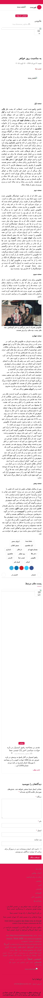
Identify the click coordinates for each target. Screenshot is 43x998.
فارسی (10, 558)
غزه (25, 959)
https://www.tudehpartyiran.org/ (21, 935)
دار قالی (19, 549)
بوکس (20, 950)
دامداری (8, 549)
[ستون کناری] (40, 302)
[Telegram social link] (17, 2)
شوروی (5, 955)
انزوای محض (16, 541)
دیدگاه (38, 797)
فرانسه (11, 959)
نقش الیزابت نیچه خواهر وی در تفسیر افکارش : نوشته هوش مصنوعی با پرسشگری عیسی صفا (23, 907)
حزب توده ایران (35, 953)
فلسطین (37, 962)
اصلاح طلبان (22, 947)
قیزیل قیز (17, 562)
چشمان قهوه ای (33, 549)
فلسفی (38, 889)
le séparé (25, 941)
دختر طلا (33, 553)
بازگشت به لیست (21, 575)
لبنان (31, 962)
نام (39, 821)
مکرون (14, 962)
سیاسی (21, 743)
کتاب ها (38, 869)
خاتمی (15, 953)
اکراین (7, 947)
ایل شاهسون (29, 545)
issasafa (9, 939)
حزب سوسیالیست (23, 953)
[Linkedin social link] (19, 2)
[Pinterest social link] (21, 2)
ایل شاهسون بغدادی (29, 950)
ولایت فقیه (38, 965)
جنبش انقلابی (15, 545)
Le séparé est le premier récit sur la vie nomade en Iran (25, 944)
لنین (27, 962)
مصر (18, 962)
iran (7, 935)
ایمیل (38, 830)
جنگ (16, 950)
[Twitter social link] (24, 2)
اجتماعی (24, 15)
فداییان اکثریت (19, 959)
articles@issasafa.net (22, 984)
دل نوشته (18, 15)
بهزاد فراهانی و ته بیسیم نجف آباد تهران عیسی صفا (22, 917)
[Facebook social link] (26, 2)
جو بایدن (11, 950)
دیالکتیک (39, 955)
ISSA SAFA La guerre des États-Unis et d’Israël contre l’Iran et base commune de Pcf (22, 922)
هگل (10, 962)
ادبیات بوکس (36, 873)
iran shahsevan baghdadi (32, 939)
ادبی (39, 885)
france (35, 935)
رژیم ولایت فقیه (27, 955)
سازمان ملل (18, 955)
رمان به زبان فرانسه (33, 877)
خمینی (5, 953)
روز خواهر (22, 553)
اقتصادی (38, 893)
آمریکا (6, 944)
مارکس (22, 962)
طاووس (33, 558)
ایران (39, 950)
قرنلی (28, 562)
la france (31, 941)
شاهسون (10, 553)
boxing (39, 935)
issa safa (28, 541)
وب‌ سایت (37, 840)
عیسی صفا (21, 558)
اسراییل (30, 947)
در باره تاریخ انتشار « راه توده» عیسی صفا (25, 913)
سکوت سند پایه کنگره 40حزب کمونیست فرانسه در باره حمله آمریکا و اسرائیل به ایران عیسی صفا (22, 928)
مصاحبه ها (37, 901)
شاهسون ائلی (36, 897)
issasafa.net (38, 941)
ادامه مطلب (36, 770)
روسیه (34, 955)
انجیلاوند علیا (13, 947)
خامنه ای (10, 953)
